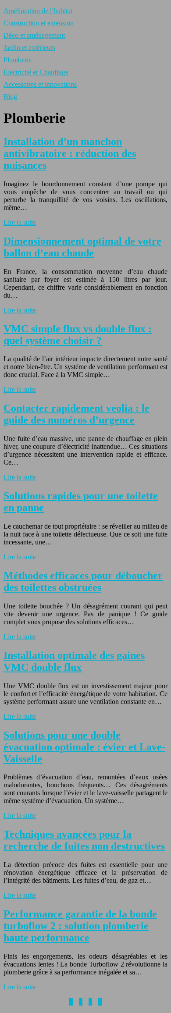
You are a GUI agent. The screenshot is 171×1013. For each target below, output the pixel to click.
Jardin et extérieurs (29, 47)
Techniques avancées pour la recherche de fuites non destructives (84, 840)
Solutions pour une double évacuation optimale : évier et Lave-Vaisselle (84, 746)
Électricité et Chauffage (36, 72)
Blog (10, 96)
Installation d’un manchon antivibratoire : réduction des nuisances (70, 153)
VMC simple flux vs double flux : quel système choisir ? (78, 334)
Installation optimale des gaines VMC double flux (74, 661)
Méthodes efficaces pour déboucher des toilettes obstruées (83, 581)
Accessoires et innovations (40, 84)
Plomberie (18, 60)
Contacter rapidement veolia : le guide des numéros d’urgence (77, 414)
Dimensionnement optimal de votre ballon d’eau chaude (82, 247)
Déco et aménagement (34, 35)
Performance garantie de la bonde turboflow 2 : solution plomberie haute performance (80, 925)
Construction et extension (39, 23)
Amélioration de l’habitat (38, 10)
